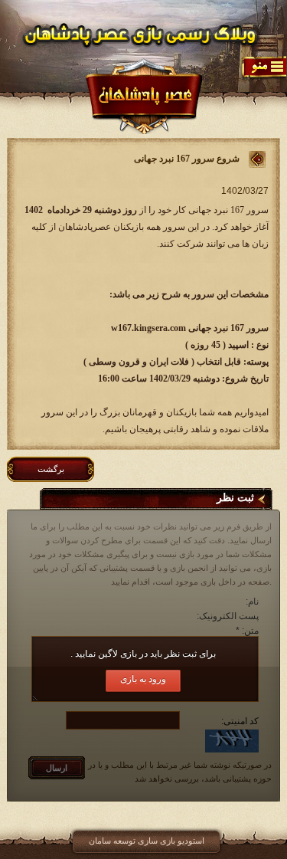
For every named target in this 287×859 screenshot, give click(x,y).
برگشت (51, 469)
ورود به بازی (143, 679)
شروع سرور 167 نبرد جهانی (187, 158)
